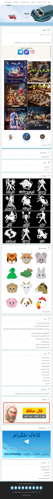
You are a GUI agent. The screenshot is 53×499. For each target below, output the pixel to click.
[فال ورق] (15, 119)
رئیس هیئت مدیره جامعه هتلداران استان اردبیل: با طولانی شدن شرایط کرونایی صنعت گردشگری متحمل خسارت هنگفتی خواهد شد (26, 329)
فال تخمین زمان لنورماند (44, 467)
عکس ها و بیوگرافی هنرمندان (43, 478)
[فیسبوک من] (33, 487)
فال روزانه (33, 2)
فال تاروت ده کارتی (45, 375)
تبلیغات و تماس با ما (7, 2)
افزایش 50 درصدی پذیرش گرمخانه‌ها (42, 339)
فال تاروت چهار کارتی (45, 363)
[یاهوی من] (40, 487)
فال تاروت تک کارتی (45, 358)
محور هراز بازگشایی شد (45, 342)
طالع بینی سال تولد (45, 311)
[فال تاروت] (39, 72)
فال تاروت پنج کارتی (45, 366)
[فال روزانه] (15, 72)
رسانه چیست (46, 167)
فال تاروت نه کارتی (45, 372)
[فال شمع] (15, 95)
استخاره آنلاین (16, 2)
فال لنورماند (47, 473)
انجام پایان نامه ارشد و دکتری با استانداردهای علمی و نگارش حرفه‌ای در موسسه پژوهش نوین (32, 393)
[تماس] (26, 487)
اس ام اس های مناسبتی (25, 2)
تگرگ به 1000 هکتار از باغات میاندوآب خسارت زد (40, 336)
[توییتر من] (23, 487)
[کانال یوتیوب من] (15, 487)
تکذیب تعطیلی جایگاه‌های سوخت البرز (42, 347)
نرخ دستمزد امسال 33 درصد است (42, 323)
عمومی (42, 145)
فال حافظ (44, 2)
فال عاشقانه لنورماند (45, 470)
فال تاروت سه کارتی (45, 360)
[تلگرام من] (37, 487)
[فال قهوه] (39, 95)
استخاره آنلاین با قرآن (45, 157)
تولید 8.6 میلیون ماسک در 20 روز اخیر (42, 345)
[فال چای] (39, 119)
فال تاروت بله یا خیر (45, 381)
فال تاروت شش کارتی (45, 369)
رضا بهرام (27, 43)
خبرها (26, 13)
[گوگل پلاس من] (19, 487)
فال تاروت (39, 2)
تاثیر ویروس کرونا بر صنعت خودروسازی (42, 326)
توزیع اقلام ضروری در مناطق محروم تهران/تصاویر (40, 333)
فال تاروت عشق (46, 378)
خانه (49, 2)
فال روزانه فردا (46, 475)
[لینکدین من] (12, 487)
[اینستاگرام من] (30, 487)
